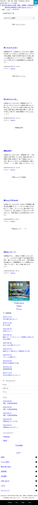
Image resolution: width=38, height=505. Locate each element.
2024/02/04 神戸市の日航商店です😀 (11, 362)
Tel (16, 502)
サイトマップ (5, 490)
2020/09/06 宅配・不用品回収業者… (10, 402)
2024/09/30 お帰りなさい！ (8, 330)
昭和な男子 (8, 151)
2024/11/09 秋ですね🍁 (7, 324)
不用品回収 (6, 437)
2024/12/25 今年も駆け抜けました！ (10, 318)
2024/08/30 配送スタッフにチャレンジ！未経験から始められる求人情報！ (18, 337)
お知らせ (13, 68)
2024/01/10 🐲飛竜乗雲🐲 (7, 368)
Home (10, 502)
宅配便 (5, 441)
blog (4, 384)
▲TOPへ (19, 453)
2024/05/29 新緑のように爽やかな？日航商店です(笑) (16, 350)
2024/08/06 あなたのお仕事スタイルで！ (12, 344)
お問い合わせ (5, 481)
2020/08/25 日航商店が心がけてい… (10, 426)
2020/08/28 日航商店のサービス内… (10, 420)
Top (29, 502)
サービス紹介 (5, 462)
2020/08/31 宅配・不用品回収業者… (10, 414)
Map (23, 502)
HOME (3, 9)
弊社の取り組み (6, 466)
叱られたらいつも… (11, 99)
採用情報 (4, 471)
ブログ (8, 9)
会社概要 (4, 476)
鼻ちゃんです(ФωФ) (11, 200)
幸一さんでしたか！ (11, 48)
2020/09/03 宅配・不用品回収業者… (10, 408)
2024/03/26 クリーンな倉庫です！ (10, 356)
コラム (5, 392)
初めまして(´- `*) (10, 252)
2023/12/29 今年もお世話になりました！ (12, 374)
